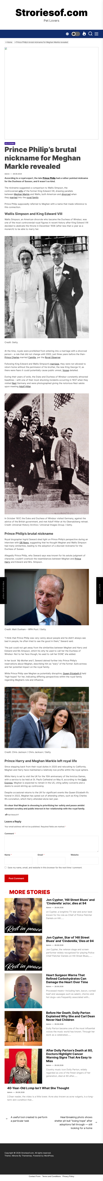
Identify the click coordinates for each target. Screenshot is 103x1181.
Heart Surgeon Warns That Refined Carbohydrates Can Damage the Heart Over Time (67, 978)
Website (75, 855)
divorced (66, 194)
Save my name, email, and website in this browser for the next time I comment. (45, 867)
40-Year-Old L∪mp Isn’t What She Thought (38, 1088)
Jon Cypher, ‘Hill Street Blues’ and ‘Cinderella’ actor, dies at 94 (70, 901)
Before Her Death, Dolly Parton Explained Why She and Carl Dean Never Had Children (70, 1016)
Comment (10, 833)
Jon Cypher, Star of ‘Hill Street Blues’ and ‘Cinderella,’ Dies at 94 (70, 939)
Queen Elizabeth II (72, 673)
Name (8, 855)
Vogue (65, 370)
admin (7, 174)
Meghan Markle (22, 194)
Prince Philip (49, 178)
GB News (24, 542)
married (13, 197)
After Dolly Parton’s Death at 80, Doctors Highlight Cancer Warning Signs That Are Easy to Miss (69, 1056)
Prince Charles (12, 357)
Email (41, 855)
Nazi (14, 383)
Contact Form (35, 1176)
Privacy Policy (68, 1176)
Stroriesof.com (51, 12)
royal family (32, 197)
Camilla (32, 357)
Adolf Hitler (25, 386)
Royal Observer (52, 357)
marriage (54, 363)
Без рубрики (9, 143)
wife (21, 191)
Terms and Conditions (51, 1176)
